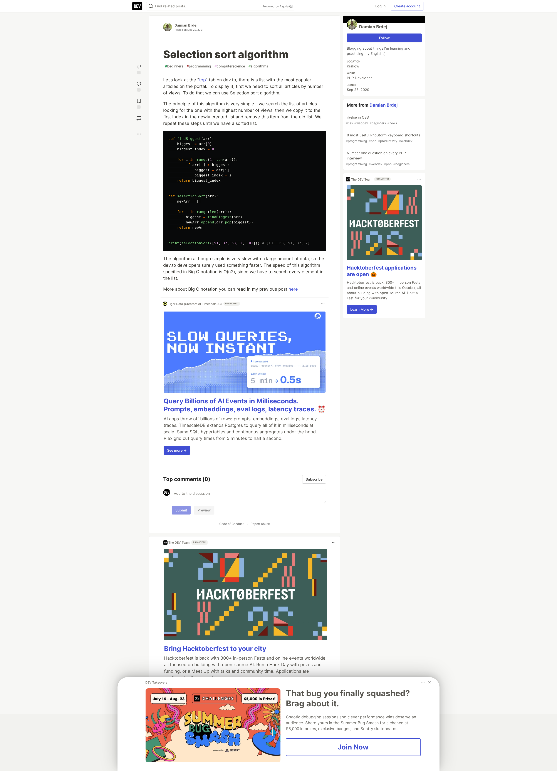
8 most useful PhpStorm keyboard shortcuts (383, 138)
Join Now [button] (353, 747)
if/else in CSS (371, 120)
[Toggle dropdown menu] (322, 303)
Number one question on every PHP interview (377, 158)
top (202, 79)
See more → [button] (177, 450)
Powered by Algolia (275, 6)
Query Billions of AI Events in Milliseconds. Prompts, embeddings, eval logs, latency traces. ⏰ (244, 405)
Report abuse (260, 524)
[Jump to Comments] (139, 86)
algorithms (258, 66)
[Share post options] (138, 134)
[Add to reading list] (139, 103)
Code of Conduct (231, 524)
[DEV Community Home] (137, 6)
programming (199, 66)
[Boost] (139, 118)
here (293, 289)
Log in (380, 6)
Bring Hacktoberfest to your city (215, 648)
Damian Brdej (185, 25)
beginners (174, 66)
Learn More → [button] (361, 309)
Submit (181, 510)
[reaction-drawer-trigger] (138, 69)
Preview (204, 510)
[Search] (150, 6)
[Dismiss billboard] (429, 682)
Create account (407, 6)
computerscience (230, 66)
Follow (384, 38)
